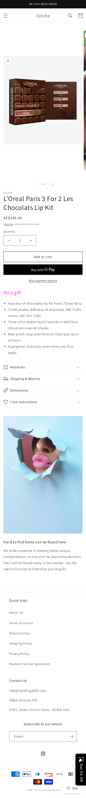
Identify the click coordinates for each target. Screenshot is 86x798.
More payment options (43, 280)
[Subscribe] (72, 736)
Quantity (9, 231)
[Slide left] (33, 184)
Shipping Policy (20, 643)
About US (16, 612)
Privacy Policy (19, 654)
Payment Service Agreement (29, 664)
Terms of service (21, 623)
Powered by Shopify (50, 790)
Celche (37, 790)
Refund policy (19, 633)
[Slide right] (53, 184)
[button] (6, 16)
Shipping (8, 224)
